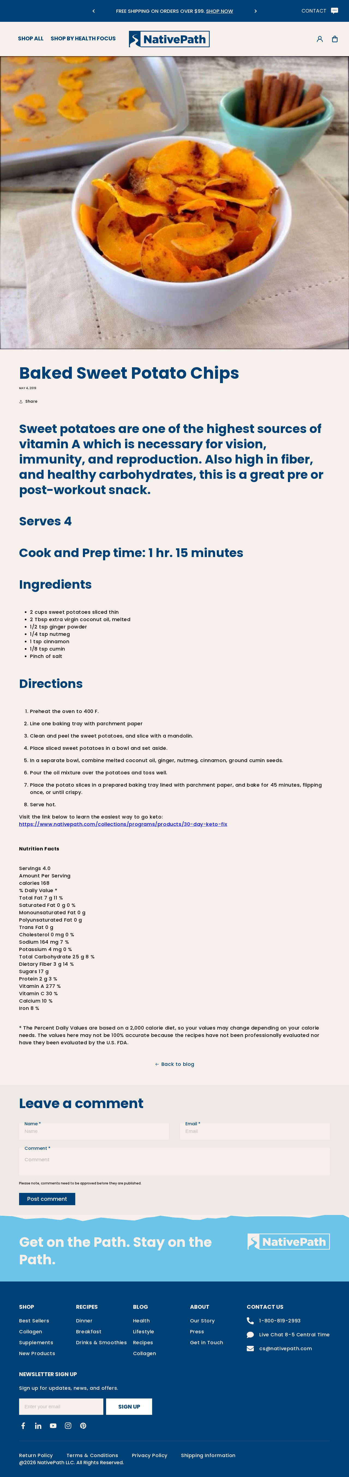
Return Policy (36, 1455)
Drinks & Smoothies (101, 1342)
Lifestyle (143, 1331)
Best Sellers (34, 1320)
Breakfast (88, 1331)
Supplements (36, 1342)
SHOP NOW (219, 11)
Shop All (31, 38)
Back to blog (177, 1064)
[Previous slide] (93, 11)
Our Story (202, 1320)
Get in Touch (206, 1342)
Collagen (30, 1331)
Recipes (143, 1342)
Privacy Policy (149, 1455)
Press (197, 1331)
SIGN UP (129, 1406)
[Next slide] (255, 11)
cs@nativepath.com (285, 1348)
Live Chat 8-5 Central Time (294, 1334)
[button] (334, 39)
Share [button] (31, 401)
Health (141, 1320)
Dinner (84, 1320)
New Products (37, 1353)
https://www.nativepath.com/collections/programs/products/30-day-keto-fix (123, 824)
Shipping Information (208, 1455)
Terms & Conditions (92, 1455)
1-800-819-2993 (279, 1320)
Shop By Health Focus (83, 38)
